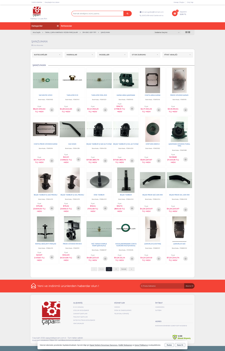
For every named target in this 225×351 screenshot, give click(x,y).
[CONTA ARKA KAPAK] (152, 80)
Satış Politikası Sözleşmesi (84, 320)
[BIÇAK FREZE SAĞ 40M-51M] (152, 180)
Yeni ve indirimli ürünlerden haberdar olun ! (68, 286)
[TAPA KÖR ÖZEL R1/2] (99, 80)
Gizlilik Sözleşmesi (81, 310)
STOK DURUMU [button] (139, 55)
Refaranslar (66, 26)
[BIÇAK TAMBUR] (126, 180)
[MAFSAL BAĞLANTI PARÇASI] (45, 229)
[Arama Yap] (127, 13)
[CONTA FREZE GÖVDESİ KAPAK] (45, 129)
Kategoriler (37, 26)
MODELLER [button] (104, 55)
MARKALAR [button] (72, 55)
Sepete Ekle (52, 109)
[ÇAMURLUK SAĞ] (179, 229)
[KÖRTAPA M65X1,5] (152, 129)
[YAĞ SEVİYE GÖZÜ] (45, 80)
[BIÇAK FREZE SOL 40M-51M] (179, 180)
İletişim (158, 310)
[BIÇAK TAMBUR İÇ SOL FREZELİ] (72, 180)
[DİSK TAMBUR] (99, 180)
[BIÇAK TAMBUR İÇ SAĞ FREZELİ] (45, 180)
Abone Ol (189, 286)
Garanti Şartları (80, 313)
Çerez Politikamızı (141, 345)
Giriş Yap (190, 2)
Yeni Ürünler (78, 323)
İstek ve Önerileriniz (122, 310)
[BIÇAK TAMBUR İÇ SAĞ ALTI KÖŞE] (99, 129)
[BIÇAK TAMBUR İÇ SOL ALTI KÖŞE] (126, 129)
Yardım (117, 307)
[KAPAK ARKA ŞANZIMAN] (126, 80)
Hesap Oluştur (179, 2)
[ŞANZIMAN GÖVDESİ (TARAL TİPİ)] (179, 129)
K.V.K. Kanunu (78, 307)
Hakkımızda (159, 307)
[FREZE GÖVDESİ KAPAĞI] (179, 80)
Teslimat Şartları (80, 317)
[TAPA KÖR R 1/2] (72, 80)
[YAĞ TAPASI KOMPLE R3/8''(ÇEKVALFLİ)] (99, 229)
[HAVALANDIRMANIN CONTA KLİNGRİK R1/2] (126, 229)
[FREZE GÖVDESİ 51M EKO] (72, 229)
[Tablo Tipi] (189, 32)
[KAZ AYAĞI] (72, 129)
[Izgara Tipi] (186, 32)
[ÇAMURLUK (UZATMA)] (152, 229)
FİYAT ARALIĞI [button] (170, 55)
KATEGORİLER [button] (40, 55)
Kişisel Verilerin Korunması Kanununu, (104, 345)
